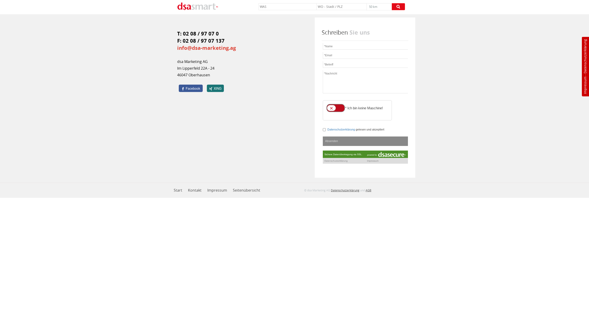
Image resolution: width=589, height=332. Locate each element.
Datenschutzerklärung (585, 56)
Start (178, 190)
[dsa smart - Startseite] (197, 7)
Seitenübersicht (246, 190)
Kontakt (195, 190)
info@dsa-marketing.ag (206, 47)
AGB (368, 190)
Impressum (585, 85)
